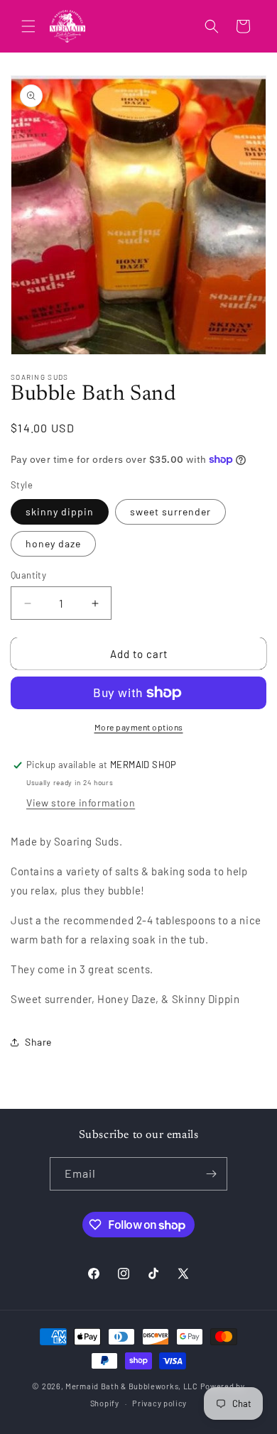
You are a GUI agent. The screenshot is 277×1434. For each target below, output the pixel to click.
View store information (80, 803)
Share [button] (38, 1042)
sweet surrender (170, 511)
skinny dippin (60, 511)
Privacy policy (159, 1403)
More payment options (138, 727)
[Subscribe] (211, 1174)
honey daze (53, 543)
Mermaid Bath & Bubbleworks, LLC (131, 1386)
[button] (28, 26)
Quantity (28, 575)
